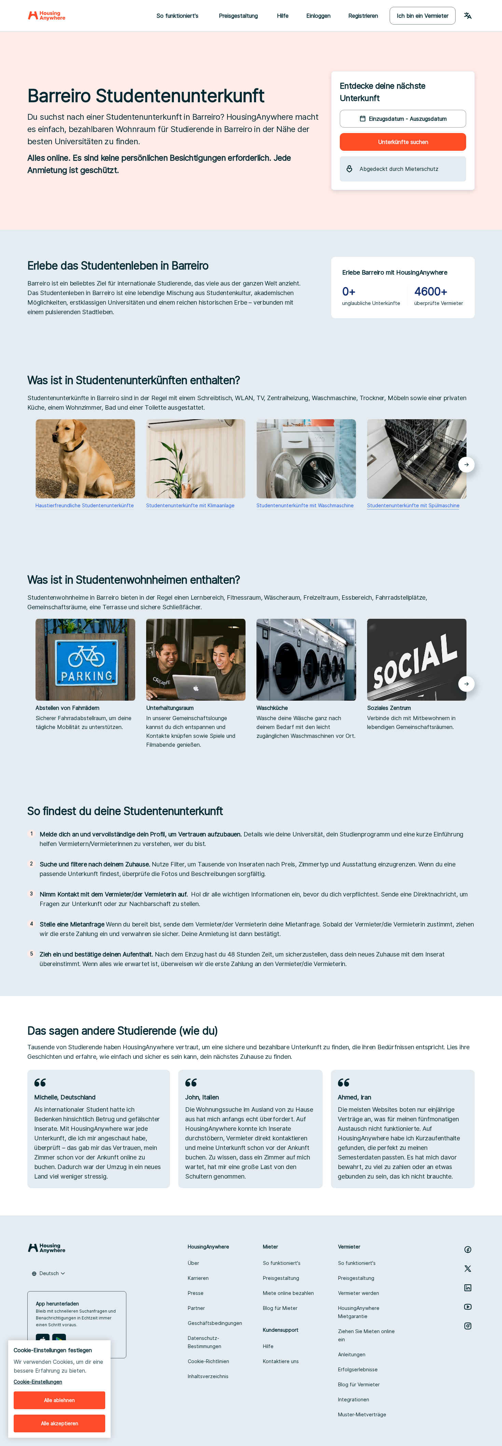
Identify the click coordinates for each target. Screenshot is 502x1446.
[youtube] (468, 1307)
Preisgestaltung (281, 1278)
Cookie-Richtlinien (208, 1361)
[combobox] (48, 1273)
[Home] (46, 15)
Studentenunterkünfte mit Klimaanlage (190, 505)
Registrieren (363, 15)
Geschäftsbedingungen (215, 1323)
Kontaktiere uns (281, 1361)
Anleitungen (351, 1354)
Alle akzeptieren (59, 1423)
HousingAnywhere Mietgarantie (358, 1312)
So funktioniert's (282, 1263)
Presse (196, 1293)
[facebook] (468, 1249)
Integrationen (353, 1399)
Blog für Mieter (280, 1308)
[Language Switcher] (468, 16)
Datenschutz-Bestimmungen (204, 1342)
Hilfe (283, 15)
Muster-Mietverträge (362, 1414)
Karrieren (198, 1278)
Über (193, 1263)
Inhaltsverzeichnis (208, 1376)
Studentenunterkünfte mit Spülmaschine (413, 505)
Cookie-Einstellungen (38, 1382)
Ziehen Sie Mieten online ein (366, 1335)
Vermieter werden (358, 1293)
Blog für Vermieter (359, 1384)
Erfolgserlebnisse (358, 1369)
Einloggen (318, 15)
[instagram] (468, 1326)
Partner (196, 1308)
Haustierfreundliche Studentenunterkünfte (85, 505)
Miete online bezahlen (288, 1293)
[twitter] (468, 1268)
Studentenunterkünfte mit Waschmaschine (305, 505)
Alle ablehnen (59, 1400)
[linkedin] (468, 1288)
